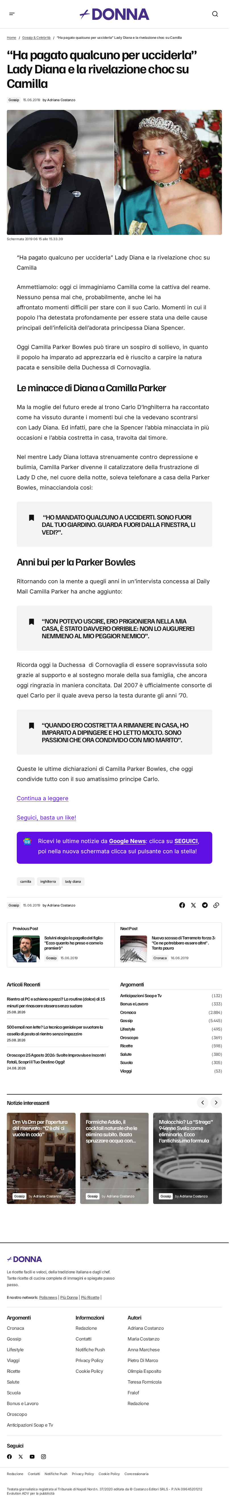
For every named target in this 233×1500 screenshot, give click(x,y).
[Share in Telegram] (205, 905)
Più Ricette (90, 1297)
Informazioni (90, 1317)
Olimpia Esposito (144, 1371)
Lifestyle (127, 1029)
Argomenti (19, 1317)
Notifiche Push (90, 1349)
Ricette (126, 1045)
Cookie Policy (89, 1371)
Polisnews (48, 1297)
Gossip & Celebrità (36, 37)
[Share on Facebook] (182, 905)
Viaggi (126, 1071)
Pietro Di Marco (143, 1360)
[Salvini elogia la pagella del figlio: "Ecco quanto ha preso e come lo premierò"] (61, 945)
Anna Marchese (143, 1349)
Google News (127, 841)
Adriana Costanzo (146, 1328)
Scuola (126, 1062)
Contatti (83, 1339)
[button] (12, 14)
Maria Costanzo (143, 1339)
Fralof (133, 1392)
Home (11, 37)
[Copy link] (216, 905)
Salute (126, 1054)
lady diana (73, 881)
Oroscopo (129, 1037)
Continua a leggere (42, 798)
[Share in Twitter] (193, 905)
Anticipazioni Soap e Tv (141, 995)
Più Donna (69, 1297)
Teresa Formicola (144, 1382)
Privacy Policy (89, 1360)
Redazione (86, 1328)
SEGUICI (186, 841)
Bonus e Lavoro (134, 1004)
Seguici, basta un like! (46, 817)
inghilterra (48, 881)
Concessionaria (136, 1474)
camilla (25, 881)
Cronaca (160, 958)
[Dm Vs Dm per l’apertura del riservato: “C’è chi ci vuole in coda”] (41, 1158)
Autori (134, 1317)
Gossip (14, 100)
